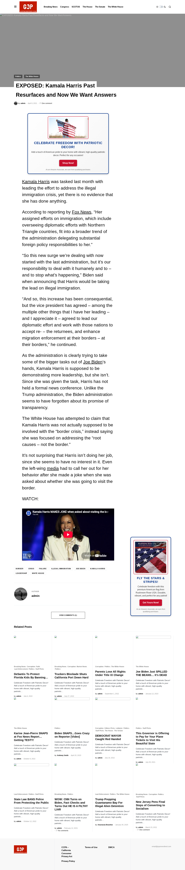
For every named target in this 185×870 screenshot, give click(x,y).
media (53, 468)
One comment (47, 103)
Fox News (81, 212)
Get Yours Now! (151, 602)
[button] (15, 6)
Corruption (31, 667)
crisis (31, 569)
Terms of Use (91, 847)
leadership (21, 573)
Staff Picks (39, 669)
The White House (31, 76)
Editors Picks (110, 728)
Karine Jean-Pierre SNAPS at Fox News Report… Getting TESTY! (31, 737)
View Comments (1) (68, 615)
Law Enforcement (21, 669)
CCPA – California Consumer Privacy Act (66, 852)
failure (42, 569)
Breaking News (20, 667)
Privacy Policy (68, 861)
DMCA (111, 847)
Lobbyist (119, 728)
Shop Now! (68, 163)
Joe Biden (93, 361)
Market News (82, 667)
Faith (38, 667)
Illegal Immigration (61, 569)
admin (36, 595)
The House (109, 731)
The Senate (118, 731)
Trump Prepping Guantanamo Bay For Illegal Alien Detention (109, 803)
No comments (63, 831)
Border (19, 569)
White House (38, 573)
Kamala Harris (36, 181)
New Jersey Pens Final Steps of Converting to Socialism (150, 805)
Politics (18, 76)
